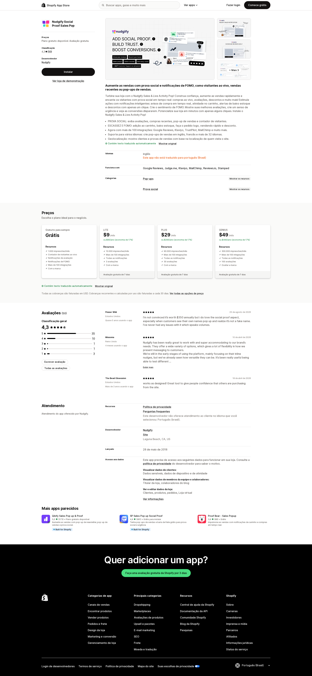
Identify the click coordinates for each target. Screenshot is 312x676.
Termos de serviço (90, 666)
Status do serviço (237, 649)
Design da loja (96, 630)
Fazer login (233, 5)
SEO (136, 636)
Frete (137, 642)
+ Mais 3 (234, 70)
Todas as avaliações (55, 368)
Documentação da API (194, 611)
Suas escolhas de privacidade (176, 666)
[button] (78, 523)
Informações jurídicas (239, 642)
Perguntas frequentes (156, 411)
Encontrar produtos (100, 611)
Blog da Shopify (190, 623)
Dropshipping (142, 604)
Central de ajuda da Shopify (197, 604)
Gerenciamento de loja (102, 642)
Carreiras (232, 611)
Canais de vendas (99, 604)
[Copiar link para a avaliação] (118, 312)
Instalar (68, 71)
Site (145, 434)
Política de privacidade (157, 407)
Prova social (150, 189)
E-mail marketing (144, 630)
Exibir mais (148, 367)
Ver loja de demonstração (68, 81)
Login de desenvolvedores (58, 666)
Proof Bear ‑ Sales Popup (222, 515)
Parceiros (232, 630)
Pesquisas (186, 630)
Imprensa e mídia (236, 623)
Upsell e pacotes (144, 623)
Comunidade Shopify (193, 617)
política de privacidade (157, 463)
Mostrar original (167, 143)
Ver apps (189, 5)
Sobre (230, 604)
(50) (50, 51)
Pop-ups (148, 178)
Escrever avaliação (54, 361)
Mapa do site (146, 666)
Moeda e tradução (145, 649)
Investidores (233, 617)
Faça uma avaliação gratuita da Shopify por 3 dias (156, 573)
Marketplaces (142, 611)
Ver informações (153, 499)
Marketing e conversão (102, 636)
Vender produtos (98, 617)
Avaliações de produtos (148, 617)
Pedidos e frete (97, 623)
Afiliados (231, 636)
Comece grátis (257, 5)
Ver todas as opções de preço (187, 293)
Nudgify (46, 62)
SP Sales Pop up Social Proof (146, 515)
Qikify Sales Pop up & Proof (67, 515)
